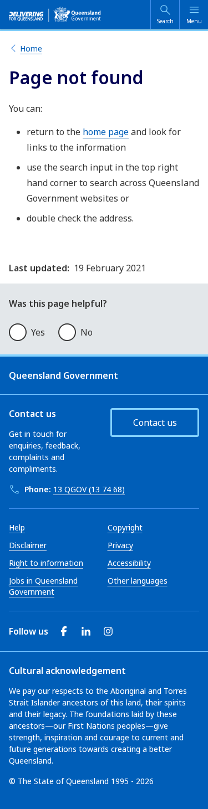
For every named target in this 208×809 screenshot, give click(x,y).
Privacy (120, 545)
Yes (38, 332)
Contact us (155, 422)
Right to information (46, 563)
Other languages (138, 580)
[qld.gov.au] (55, 14)
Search (165, 21)
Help (17, 527)
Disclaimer (28, 545)
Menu (194, 21)
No (86, 332)
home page (106, 132)
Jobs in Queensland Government (43, 586)
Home (31, 48)
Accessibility (129, 563)
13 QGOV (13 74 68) (89, 489)
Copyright (125, 527)
